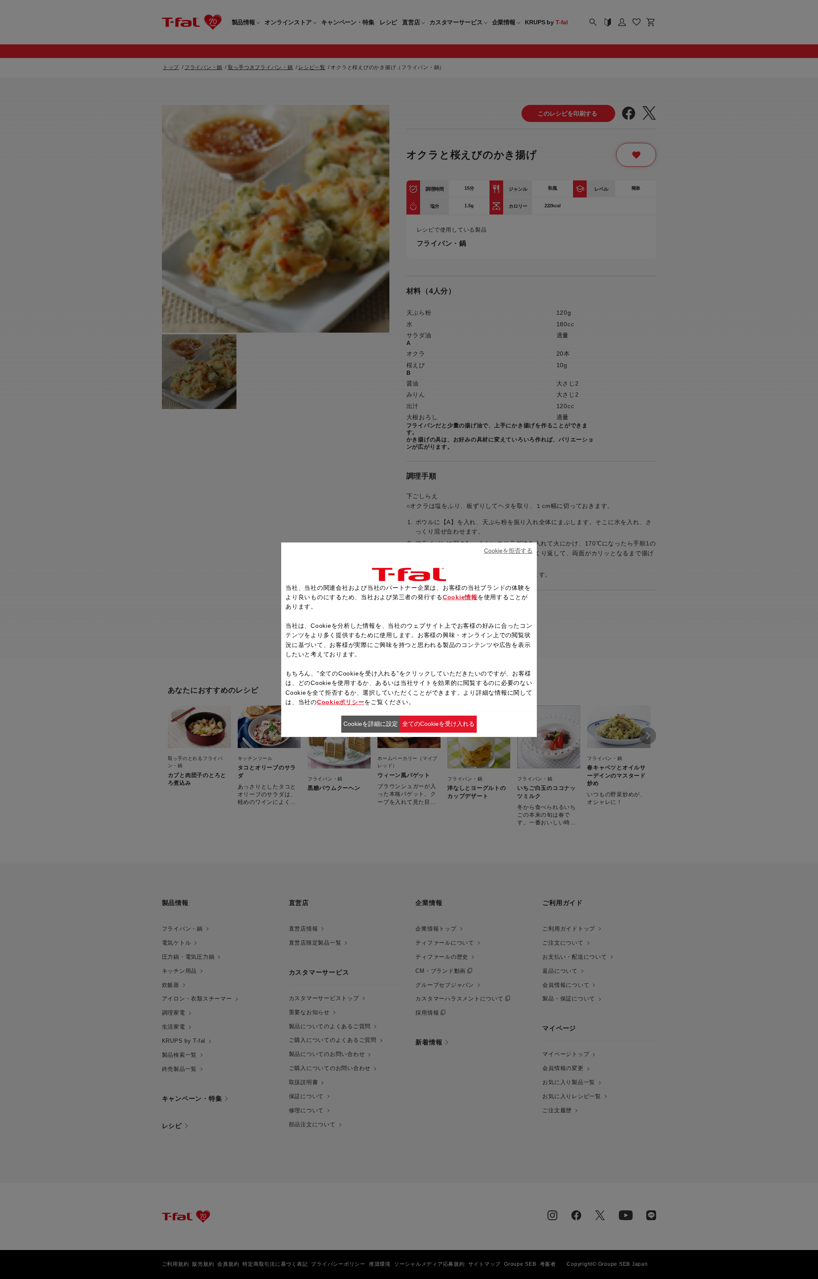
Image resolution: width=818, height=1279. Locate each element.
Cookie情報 (460, 597)
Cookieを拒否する (508, 550)
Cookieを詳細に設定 (370, 723)
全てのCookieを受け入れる (438, 723)
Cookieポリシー (341, 702)
